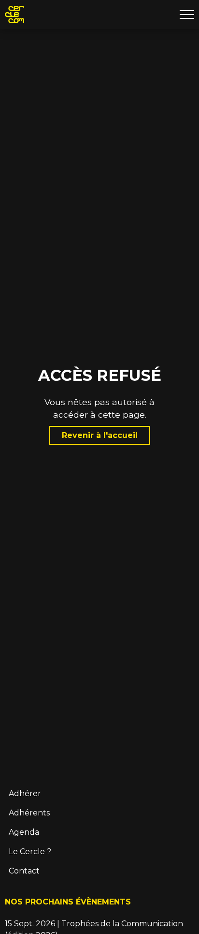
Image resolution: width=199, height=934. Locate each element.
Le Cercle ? (30, 851)
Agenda (24, 832)
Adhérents (29, 812)
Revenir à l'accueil (100, 435)
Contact (24, 870)
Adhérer (25, 793)
